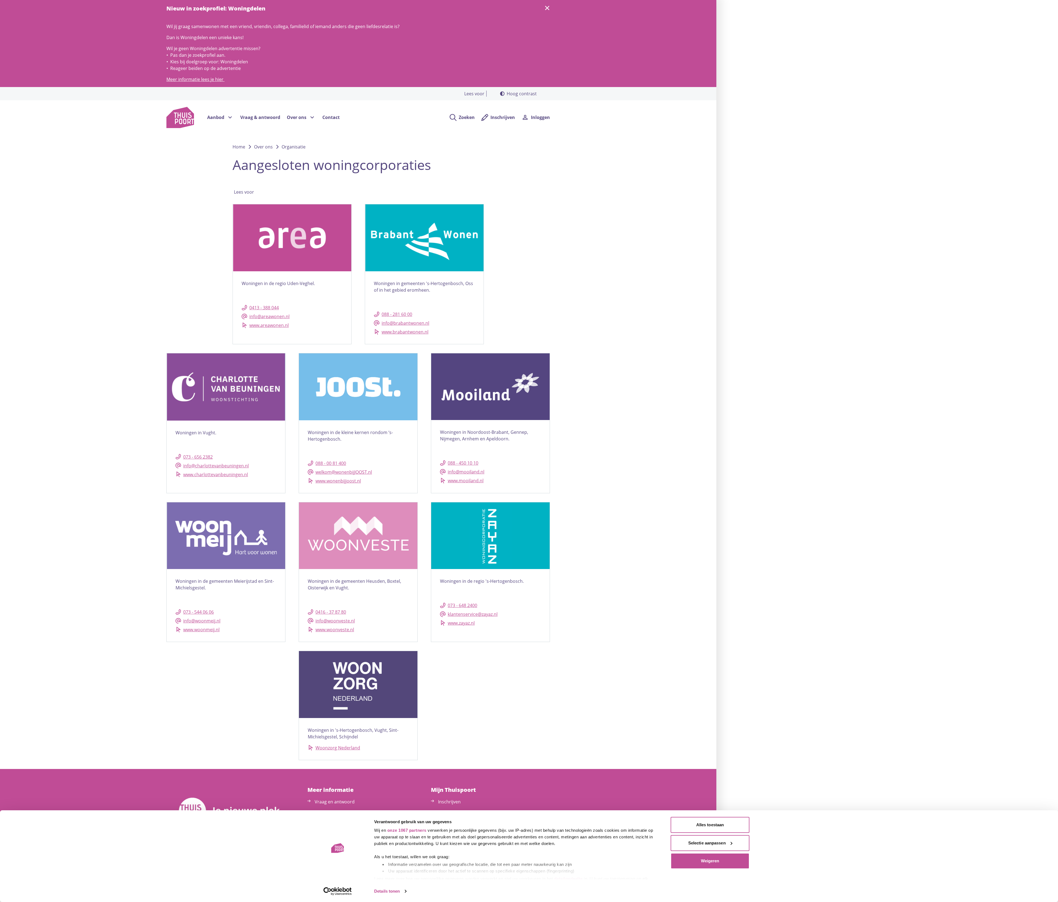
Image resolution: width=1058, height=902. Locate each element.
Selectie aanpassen (707, 843)
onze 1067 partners (407, 830)
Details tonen (387, 891)
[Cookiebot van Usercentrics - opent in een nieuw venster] (338, 891)
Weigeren (710, 860)
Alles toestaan (710, 824)
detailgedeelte (568, 878)
